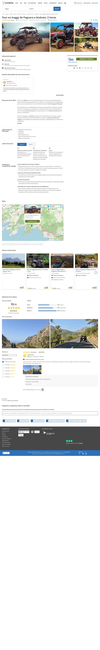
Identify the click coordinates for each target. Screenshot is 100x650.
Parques (40, 3)
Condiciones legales (6, 442)
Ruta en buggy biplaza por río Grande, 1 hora (37, 270)
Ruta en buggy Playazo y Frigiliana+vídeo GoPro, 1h (58, 270)
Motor (45, 3)
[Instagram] (86, 454)
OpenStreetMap (56, 240)
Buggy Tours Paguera (13, 400)
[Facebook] (79, 454)
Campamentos (52, 3)
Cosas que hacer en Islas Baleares (22, 244)
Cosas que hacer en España (8, 244)
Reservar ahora (32, 221)
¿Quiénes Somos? (5, 431)
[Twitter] (83, 454)
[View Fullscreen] (4, 212)
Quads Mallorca (24, 420)
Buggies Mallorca (10, 420)
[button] (95, 272)
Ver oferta (51, 206)
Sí (42, 389)
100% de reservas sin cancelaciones (38, 20)
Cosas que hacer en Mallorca (37, 244)
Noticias (3, 433)
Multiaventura (32, 3)
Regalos (60, 3)
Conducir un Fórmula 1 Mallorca (77, 420)
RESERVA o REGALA (86, 59)
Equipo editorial (5, 440)
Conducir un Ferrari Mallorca (56, 420)
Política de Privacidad (6, 444)
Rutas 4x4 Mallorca (38, 420)
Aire (21, 3)
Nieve (25, 3)
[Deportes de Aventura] (7, 2)
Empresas (88, 3)
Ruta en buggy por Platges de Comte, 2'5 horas (86, 270)
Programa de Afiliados (6, 438)
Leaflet (51, 240)
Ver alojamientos (53, 209)
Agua (16, 3)
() (11, 20)
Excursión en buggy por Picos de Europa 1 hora (11, 270)
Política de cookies (5, 446)
